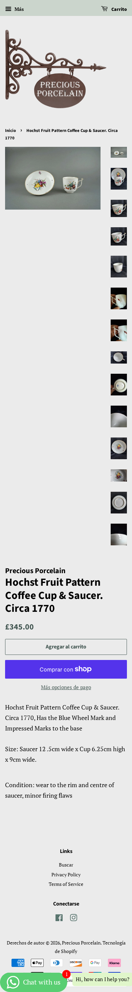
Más (18, 9)
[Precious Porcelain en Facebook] (59, 919)
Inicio (10, 131)
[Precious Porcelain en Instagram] (73, 919)
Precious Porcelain (81, 942)
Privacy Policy (66, 874)
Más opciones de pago (66, 687)
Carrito (118, 9)
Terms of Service (66, 884)
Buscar (66, 864)
